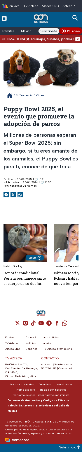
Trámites (8, 31)
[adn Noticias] (41, 18)
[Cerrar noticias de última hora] (77, 39)
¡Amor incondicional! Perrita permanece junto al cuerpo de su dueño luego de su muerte (24, 278)
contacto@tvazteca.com (56, 364)
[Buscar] (76, 18)
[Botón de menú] (4, 18)
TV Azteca (31, 6)
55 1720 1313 (48, 368)
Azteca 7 (69, 6)
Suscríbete (48, 31)
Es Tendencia (24, 95)
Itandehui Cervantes (23, 185)
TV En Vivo (73, 31)
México (26, 31)
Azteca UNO (50, 6)
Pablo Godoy (12, 266)
